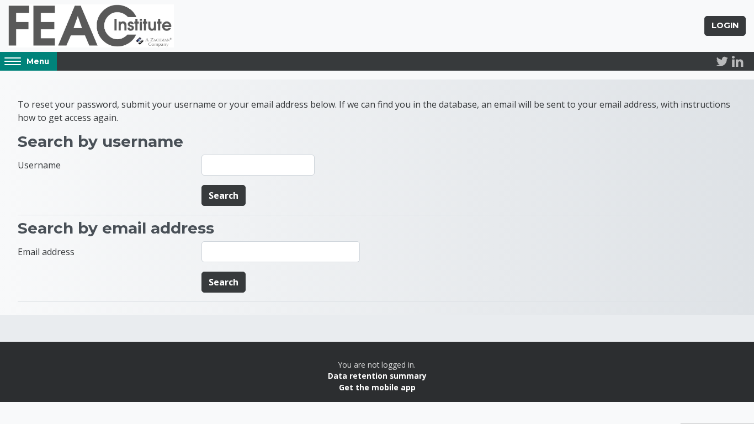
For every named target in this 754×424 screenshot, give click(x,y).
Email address (46, 252)
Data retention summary (377, 375)
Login (725, 25)
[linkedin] (737, 61)
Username (39, 165)
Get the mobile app (377, 387)
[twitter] (722, 61)
